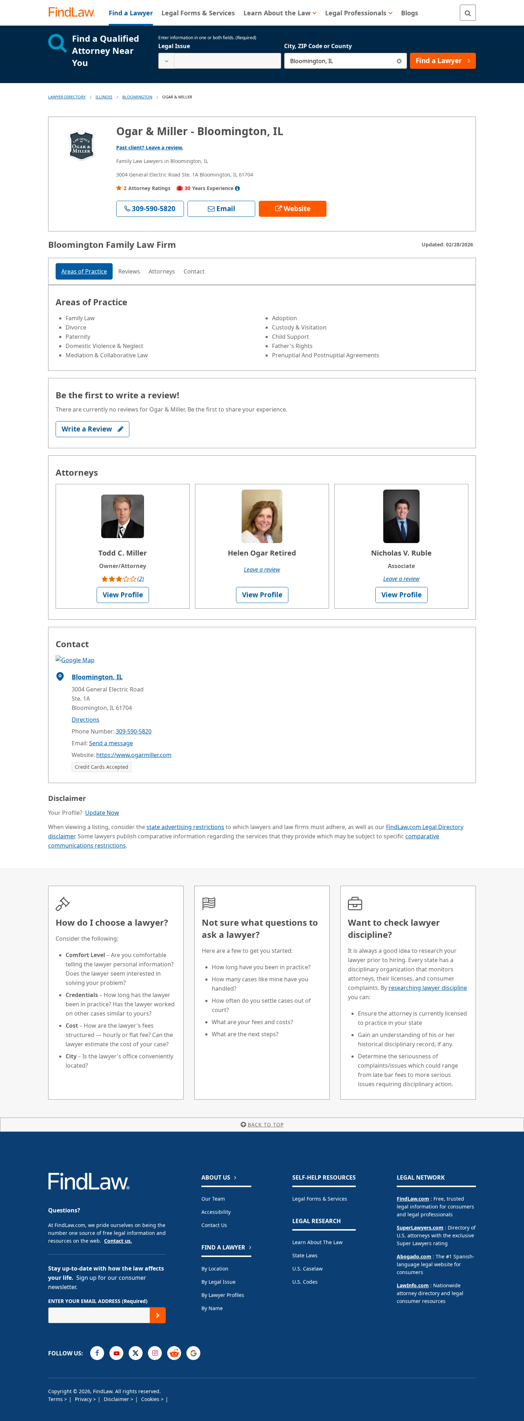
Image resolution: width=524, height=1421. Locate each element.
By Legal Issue (218, 1281)
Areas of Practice (84, 271)
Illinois (104, 96)
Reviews (129, 271)
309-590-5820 (133, 731)
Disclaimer (117, 1399)
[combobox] (219, 61)
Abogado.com (414, 1256)
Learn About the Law (317, 1242)
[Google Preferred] (193, 1353)
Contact (194, 271)
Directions (85, 720)
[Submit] (158, 1315)
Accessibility (216, 1211)
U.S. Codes (305, 1281)
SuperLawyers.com (420, 1227)
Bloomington (137, 96)
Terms (56, 1399)
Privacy (84, 1399)
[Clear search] (399, 61)
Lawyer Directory (67, 96)
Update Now (102, 813)
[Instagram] (155, 1353)
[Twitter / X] (136, 1353)
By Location (214, 1268)
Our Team (213, 1198)
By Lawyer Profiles (222, 1295)
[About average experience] (237, 188)
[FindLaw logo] (74, 12)
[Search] (468, 13)
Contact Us (214, 1225)
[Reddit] (174, 1353)
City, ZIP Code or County (318, 46)
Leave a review (262, 569)
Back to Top (266, 1124)
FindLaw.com (413, 1198)
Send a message (111, 743)
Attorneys (162, 271)
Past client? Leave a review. (149, 147)
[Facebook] (97, 1353)
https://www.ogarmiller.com (133, 755)
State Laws (305, 1255)
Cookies (151, 1399)
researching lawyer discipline (428, 988)
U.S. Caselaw (307, 1268)
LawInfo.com (413, 1285)
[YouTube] (116, 1353)
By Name (212, 1308)
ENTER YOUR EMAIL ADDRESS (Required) (98, 1301)
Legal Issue (174, 46)
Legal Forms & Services (319, 1198)
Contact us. (118, 1240)
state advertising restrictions (185, 827)
